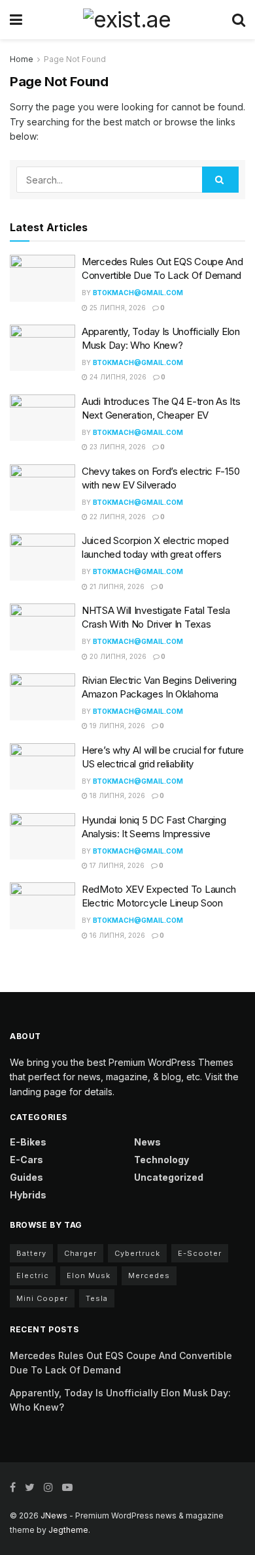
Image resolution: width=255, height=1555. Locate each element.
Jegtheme (68, 1530)
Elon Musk (88, 1275)
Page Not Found (75, 59)
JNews (54, 1515)
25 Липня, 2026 (117, 308)
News (147, 1141)
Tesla (97, 1298)
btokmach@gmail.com (138, 293)
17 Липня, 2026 (116, 865)
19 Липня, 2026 (116, 725)
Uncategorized (168, 1177)
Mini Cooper (42, 1298)
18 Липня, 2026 (116, 795)
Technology (161, 1159)
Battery (31, 1253)
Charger (80, 1253)
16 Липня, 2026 (116, 935)
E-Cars (26, 1159)
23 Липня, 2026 (117, 447)
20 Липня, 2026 (117, 656)
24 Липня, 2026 (117, 377)
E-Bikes (28, 1141)
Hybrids (28, 1194)
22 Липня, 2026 (117, 517)
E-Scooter (200, 1253)
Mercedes (149, 1275)
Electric (32, 1275)
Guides (26, 1177)
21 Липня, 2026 (116, 586)
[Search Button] (220, 180)
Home (21, 59)
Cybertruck (137, 1253)
